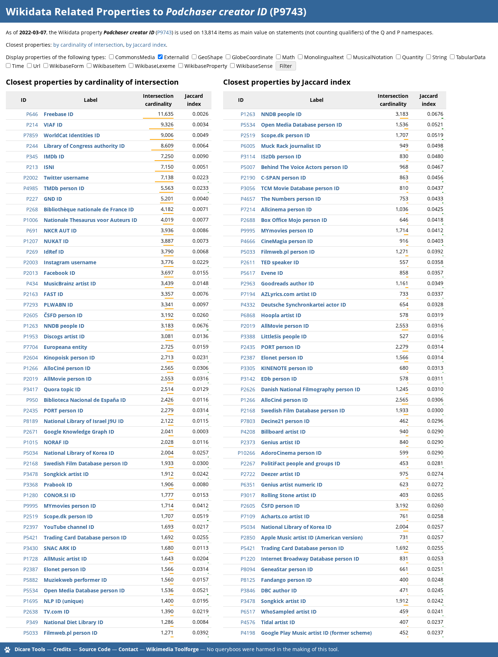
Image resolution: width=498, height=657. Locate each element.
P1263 (30, 325)
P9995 (30, 505)
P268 (32, 209)
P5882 (30, 579)
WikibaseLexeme (155, 65)
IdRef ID (54, 251)
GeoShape (210, 57)
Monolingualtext (324, 57)
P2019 (30, 378)
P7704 (30, 346)
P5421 (30, 537)
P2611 (248, 262)
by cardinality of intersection (88, 44)
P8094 (248, 569)
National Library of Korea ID (79, 452)
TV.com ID (56, 611)
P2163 (30, 294)
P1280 (30, 495)
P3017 (248, 495)
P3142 (248, 378)
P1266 (30, 368)
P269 (32, 251)
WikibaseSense (254, 65)
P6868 (248, 315)
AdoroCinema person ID (291, 452)
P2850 (248, 537)
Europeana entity (65, 346)
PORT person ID (63, 410)
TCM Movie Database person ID (300, 188)
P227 (32, 198)
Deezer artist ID (280, 473)
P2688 (248, 219)
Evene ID (272, 272)
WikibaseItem (109, 65)
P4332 (248, 304)
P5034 (30, 452)
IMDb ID (54, 156)
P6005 (248, 145)
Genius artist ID (280, 442)
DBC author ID (279, 590)
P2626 (248, 389)
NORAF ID (56, 442)
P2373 (248, 442)
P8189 (30, 421)
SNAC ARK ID (60, 548)
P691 (32, 230)
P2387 (30, 569)
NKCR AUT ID (60, 230)
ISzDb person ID (281, 156)
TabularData (471, 57)
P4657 (248, 198)
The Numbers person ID (291, 198)
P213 (32, 167)
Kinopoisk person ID (69, 357)
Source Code (94, 649)
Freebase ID (58, 114)
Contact (128, 649)
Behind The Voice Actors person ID (304, 167)
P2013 (30, 272)
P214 (32, 124)
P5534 (30, 590)
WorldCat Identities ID (72, 135)
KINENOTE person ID (287, 368)
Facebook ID (59, 272)
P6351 (248, 484)
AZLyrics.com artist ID (288, 294)
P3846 (248, 590)
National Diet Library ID (73, 622)
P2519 (30, 516)
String (439, 57)
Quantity (412, 57)
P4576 (248, 622)
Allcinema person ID (286, 209)
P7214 (248, 209)
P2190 (248, 177)
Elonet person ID (65, 569)
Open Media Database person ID (84, 590)
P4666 (248, 241)
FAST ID (53, 294)
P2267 (248, 463)
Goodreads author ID (287, 283)
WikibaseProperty (205, 65)
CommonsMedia (135, 57)
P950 (32, 399)
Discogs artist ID (64, 336)
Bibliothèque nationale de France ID (89, 209)
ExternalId (176, 57)
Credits (62, 649)
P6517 (248, 611)
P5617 (248, 272)
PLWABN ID (58, 304)
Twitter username (66, 177)
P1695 (30, 601)
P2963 (248, 283)
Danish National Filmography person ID (310, 389)
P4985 (30, 188)
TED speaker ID (280, 262)
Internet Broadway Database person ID (310, 558)
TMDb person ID (64, 188)
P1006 (30, 219)
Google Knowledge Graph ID (79, 431)
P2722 (248, 473)
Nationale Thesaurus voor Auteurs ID (90, 219)
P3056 (248, 188)
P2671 (30, 431)
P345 (32, 156)
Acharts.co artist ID (285, 516)
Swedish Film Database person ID (86, 463)
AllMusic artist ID (65, 558)
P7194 (248, 294)
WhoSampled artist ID (288, 611)
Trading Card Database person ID (85, 537)
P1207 (30, 241)
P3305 (248, 368)
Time (18, 65)
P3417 (30, 389)
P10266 (246, 452)
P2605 (30, 315)
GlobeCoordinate (252, 57)
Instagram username (70, 262)
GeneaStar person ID (287, 569)
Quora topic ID (62, 389)
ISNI (49, 167)
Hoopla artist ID (281, 315)
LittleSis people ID (284, 336)
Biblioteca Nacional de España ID (85, 399)
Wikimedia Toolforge (172, 649)
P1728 (30, 558)
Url (36, 65)
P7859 (30, 135)
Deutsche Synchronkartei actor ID (303, 304)
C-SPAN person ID (283, 177)
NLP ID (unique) (63, 601)
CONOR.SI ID (59, 495)
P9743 (164, 32)
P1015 (30, 442)
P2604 (30, 357)
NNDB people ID (64, 325)
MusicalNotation (373, 57)
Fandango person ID (286, 579)
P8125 (248, 579)
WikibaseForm (67, 65)
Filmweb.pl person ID (70, 632)
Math (288, 57)
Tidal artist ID (278, 622)
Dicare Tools (30, 649)
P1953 (30, 336)
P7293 (30, 304)
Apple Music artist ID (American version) (312, 537)
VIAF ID (53, 124)
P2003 (30, 262)
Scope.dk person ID (68, 516)
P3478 (30, 473)
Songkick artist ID (66, 473)
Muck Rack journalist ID (291, 145)
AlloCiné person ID (67, 368)
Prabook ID (58, 484)
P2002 (30, 177)
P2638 (30, 611)
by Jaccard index (146, 44)
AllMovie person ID (68, 378)
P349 (32, 622)
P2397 (30, 526)
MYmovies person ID (70, 505)
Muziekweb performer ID (75, 579)
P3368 (30, 484)
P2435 (30, 410)
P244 (32, 145)
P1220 (248, 558)
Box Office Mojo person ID (294, 219)
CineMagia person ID (287, 241)
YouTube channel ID (69, 526)
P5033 (30, 632)
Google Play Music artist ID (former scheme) (316, 632)
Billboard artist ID (283, 431)
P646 (32, 114)
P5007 (248, 167)
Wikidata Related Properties (78, 11)
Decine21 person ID (285, 421)
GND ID (53, 198)
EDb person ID (279, 378)
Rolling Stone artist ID (288, 495)
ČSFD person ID (63, 315)
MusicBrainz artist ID (70, 283)
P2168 (30, 463)
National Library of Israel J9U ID (84, 421)
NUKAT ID (56, 241)
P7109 (248, 516)
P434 (32, 283)
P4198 (248, 632)
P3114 (248, 156)
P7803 (248, 421)
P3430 (30, 548)
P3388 (248, 336)
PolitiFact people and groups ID (300, 463)
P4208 (248, 431)
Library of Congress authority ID (84, 145)
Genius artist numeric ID (291, 484)
